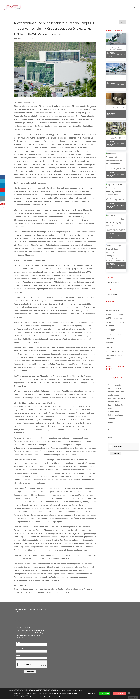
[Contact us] (2, 198)
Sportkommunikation (114, 334)
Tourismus (110, 338)
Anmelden (115, 453)
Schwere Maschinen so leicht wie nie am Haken (116, 78)
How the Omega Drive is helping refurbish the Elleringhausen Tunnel (116, 259)
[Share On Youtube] (2, 190)
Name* (110, 437)
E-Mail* (110, 422)
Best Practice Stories (114, 351)
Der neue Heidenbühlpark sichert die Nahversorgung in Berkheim (115, 229)
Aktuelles (109, 343)
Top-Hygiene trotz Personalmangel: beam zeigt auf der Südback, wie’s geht (116, 199)
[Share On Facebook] (2, 177)
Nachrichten (111, 347)
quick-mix (43, 39)
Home (108, 306)
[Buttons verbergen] (2, 207)
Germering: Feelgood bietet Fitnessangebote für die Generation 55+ (116, 168)
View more (66, 697)
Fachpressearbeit (113, 310)
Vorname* (111, 430)
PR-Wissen (110, 330)
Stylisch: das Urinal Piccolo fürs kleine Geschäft (116, 108)
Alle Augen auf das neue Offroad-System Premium (116, 137)
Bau (39, 39)
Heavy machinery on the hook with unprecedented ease (116, 48)
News (28, 39)
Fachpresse (33, 39)
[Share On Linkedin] (2, 185)
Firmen (24, 39)
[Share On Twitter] (2, 181)
